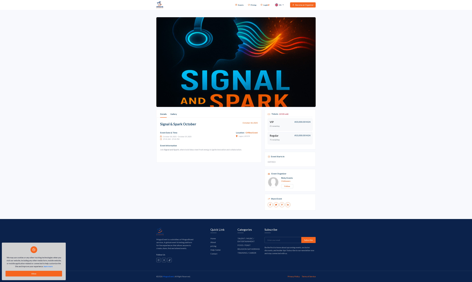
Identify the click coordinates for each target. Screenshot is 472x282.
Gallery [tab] (173, 114)
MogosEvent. (168, 276)
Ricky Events (287, 178)
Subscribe (308, 240)
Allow (33, 273)
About (213, 242)
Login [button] (265, 5)
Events (241, 5)
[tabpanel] (209, 140)
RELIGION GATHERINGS (248, 249)
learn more (48, 266)
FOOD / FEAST (244, 245)
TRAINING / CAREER (246, 253)
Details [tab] (163, 114)
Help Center (215, 250)
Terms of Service (309, 276)
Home (213, 238)
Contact (213, 253)
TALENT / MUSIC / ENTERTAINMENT (246, 240)
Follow (287, 186)
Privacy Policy (294, 276)
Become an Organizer (304, 5)
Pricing (253, 5)
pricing (213, 246)
